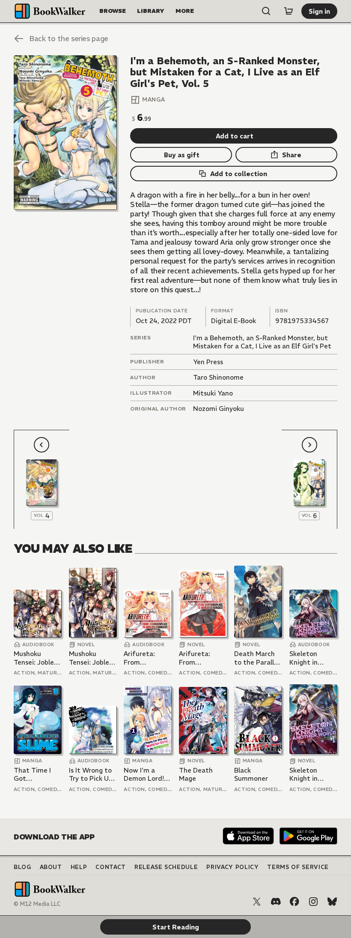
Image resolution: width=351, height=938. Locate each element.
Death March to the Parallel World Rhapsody (257, 658)
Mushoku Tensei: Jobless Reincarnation (37, 658)
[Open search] (266, 11)
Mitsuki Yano (213, 393)
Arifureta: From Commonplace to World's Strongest (146, 658)
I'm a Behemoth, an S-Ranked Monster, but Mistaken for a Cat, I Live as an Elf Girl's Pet (262, 342)
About (51, 867)
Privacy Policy (232, 867)
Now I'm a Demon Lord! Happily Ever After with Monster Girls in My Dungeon (147, 774)
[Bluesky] (332, 901)
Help (79, 867)
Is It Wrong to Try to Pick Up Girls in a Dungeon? (91, 774)
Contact (110, 867)
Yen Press (208, 362)
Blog (22, 867)
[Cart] (288, 11)
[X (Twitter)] (257, 901)
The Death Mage (196, 774)
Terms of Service (297, 867)
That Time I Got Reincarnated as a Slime (35, 774)
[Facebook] (294, 901)
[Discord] (276, 901)
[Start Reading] (65, 132)
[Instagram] (313, 901)
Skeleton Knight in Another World (312, 658)
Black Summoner (251, 774)
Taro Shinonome (218, 377)
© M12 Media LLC (37, 904)
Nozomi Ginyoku (218, 409)
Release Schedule (166, 867)
